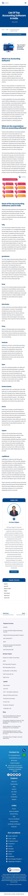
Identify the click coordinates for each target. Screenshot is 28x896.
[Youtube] (19, 774)
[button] (25, 3)
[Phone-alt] (24, 750)
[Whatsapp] (24, 755)
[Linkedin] (11, 774)
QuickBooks (9, 261)
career (9, 490)
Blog (4, 712)
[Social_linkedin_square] (14, 519)
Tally (25, 245)
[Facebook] (17, 774)
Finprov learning (6, 482)
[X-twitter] (8, 774)
